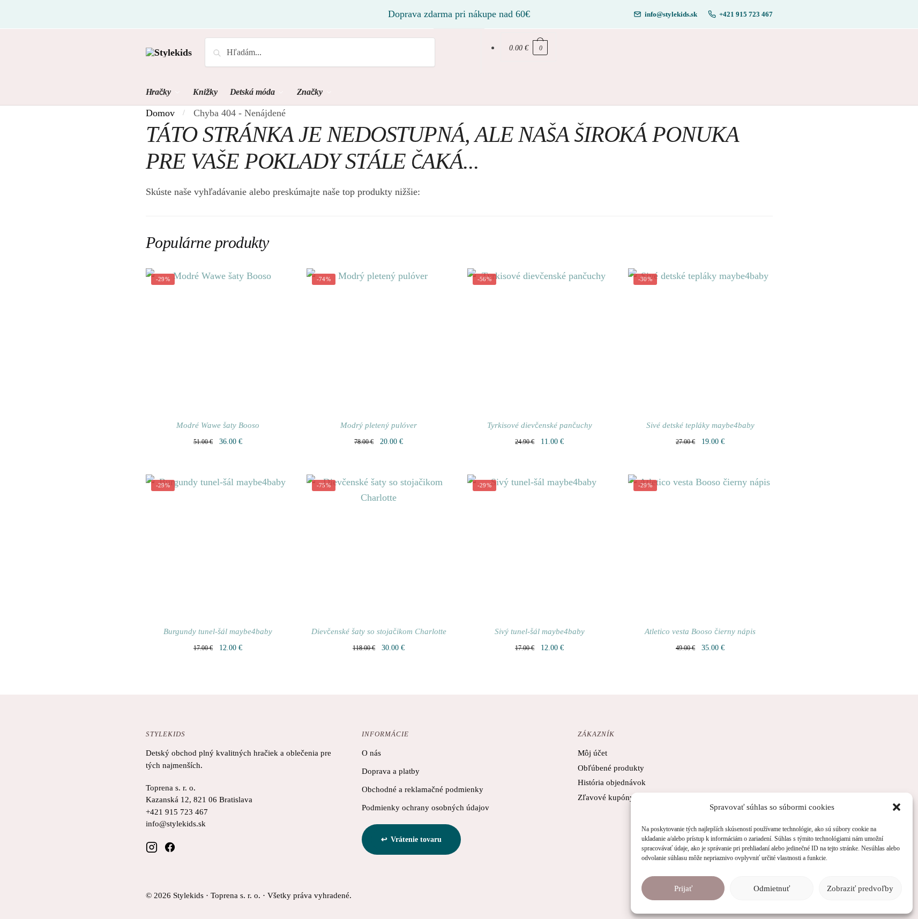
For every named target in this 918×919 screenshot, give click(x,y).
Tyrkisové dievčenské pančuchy (539, 425)
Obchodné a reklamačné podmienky (422, 789)
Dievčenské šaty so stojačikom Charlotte (378, 631)
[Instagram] (152, 846)
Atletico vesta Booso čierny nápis (700, 631)
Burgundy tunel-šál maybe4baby (217, 631)
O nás (371, 753)
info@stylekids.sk (671, 14)
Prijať (683, 888)
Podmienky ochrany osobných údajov (425, 807)
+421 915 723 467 (746, 14)
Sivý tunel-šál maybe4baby (540, 631)
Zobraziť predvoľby (860, 888)
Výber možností (217, 459)
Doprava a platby (391, 771)
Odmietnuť (771, 888)
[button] (896, 807)
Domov (160, 113)
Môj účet (592, 753)
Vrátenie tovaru (416, 839)
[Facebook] (170, 846)
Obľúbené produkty (611, 768)
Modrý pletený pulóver (378, 425)
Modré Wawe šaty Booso (217, 425)
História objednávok (612, 782)
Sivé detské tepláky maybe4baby (700, 425)
